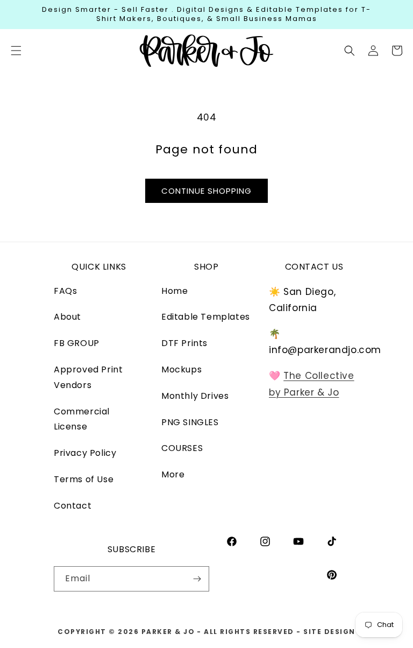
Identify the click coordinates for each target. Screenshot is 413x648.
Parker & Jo (168, 631)
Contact (72, 505)
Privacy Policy (85, 453)
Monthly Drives (195, 396)
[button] (349, 50)
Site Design (329, 631)
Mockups (181, 369)
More (172, 474)
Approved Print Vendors (88, 377)
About (67, 317)
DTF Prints (184, 343)
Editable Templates (205, 317)
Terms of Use (83, 479)
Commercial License (82, 419)
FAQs (65, 291)
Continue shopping (206, 190)
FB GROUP (76, 343)
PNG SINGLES (190, 422)
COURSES (182, 448)
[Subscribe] (197, 578)
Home (174, 291)
